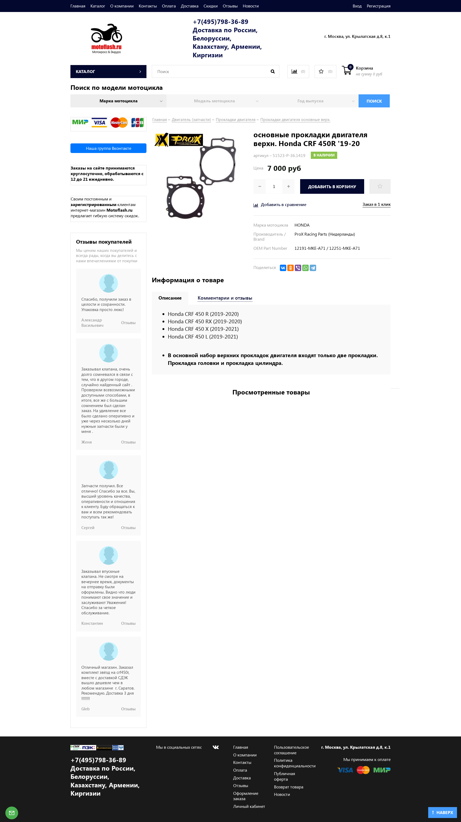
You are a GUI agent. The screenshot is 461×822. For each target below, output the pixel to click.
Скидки (211, 6)
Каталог (97, 6)
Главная (77, 6)
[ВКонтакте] (283, 268)
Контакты (148, 6)
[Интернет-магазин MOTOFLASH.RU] (96, 38)
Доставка (189, 6)
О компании (122, 6)
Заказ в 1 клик (377, 204)
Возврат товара (288, 786)
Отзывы (230, 6)
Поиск (374, 101)
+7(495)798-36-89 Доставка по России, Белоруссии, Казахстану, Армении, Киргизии (227, 38)
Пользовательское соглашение (291, 749)
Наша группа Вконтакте (108, 148)
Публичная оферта (284, 776)
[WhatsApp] (305, 268)
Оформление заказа (245, 795)
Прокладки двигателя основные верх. (295, 119)
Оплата (169, 6)
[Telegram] (313, 268)
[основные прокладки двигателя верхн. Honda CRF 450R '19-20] (199, 177)
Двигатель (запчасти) (191, 119)
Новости (251, 6)
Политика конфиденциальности (295, 762)
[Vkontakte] (215, 747)
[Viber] (298, 268)
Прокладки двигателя (236, 119)
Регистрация (379, 6)
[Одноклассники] (290, 268)
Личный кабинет (249, 806)
